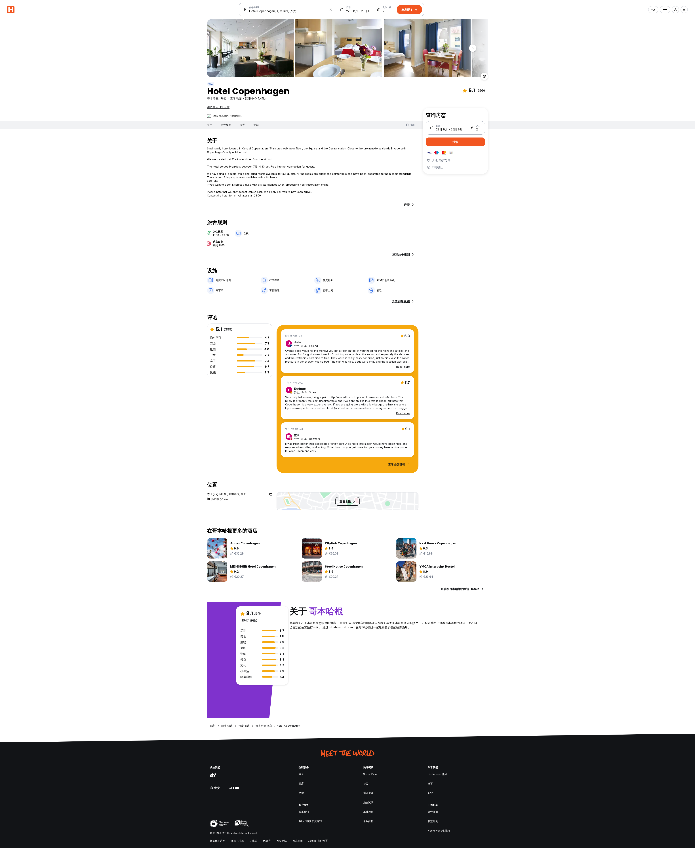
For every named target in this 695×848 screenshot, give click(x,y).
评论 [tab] (256, 124)
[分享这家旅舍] (484, 76)
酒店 (210, 84)
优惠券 (253, 840)
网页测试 (282, 840)
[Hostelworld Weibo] (213, 775)
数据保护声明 (217, 840)
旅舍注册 (433, 811)
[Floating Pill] (472, 48)
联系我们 (304, 811)
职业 (430, 792)
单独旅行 (368, 811)
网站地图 (297, 840)
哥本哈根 (213, 98)
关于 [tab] (209, 124)
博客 (365, 783)
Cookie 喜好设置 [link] (318, 840)
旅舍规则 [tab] (226, 124)
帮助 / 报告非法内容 (310, 821)
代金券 (267, 840)
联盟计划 (433, 821)
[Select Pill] (675, 9)
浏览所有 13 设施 (218, 107)
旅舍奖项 (368, 802)
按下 (430, 783)
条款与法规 (237, 840)
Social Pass (370, 774)
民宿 (301, 792)
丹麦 (223, 98)
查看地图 (236, 98)
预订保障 (368, 792)
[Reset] (331, 9)
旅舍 (301, 774)
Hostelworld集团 (437, 774)
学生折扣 (368, 821)
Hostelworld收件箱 (439, 830)
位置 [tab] (242, 124)
